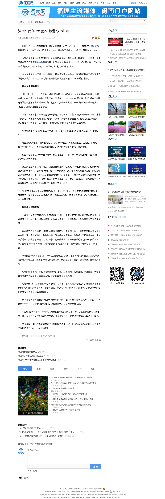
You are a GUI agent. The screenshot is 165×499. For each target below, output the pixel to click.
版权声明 (63, 489)
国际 (90, 3)
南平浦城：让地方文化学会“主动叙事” (126, 235)
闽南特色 (39, 62)
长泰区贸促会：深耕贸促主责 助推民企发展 (127, 50)
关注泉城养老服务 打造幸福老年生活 (124, 192)
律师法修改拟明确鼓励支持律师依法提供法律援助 (71, 405)
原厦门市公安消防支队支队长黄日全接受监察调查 (136, 159)
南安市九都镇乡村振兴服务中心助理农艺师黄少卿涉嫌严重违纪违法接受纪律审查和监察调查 (116, 159)
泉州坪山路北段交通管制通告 (136, 177)
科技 (108, 3)
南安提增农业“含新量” (120, 240)
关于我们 (70, 489)
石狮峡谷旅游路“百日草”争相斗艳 (136, 117)
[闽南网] (26, 3)
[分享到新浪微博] (96, 38)
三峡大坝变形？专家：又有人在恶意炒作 (126, 76)
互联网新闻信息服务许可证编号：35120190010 (110, 495)
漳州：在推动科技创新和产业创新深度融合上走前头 (41, 436)
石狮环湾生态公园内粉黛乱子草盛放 (116, 135)
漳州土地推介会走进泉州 (30, 352)
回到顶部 (99, 489)
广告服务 (85, 489)
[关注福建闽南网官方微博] (104, 489)
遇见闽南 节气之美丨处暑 (117, 176)
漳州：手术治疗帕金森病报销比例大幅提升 (37, 360)
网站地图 (92, 489)
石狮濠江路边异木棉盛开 (136, 135)
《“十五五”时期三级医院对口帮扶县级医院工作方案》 (72, 378)
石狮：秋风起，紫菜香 (116, 117)
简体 (141, 3)
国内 (84, 3)
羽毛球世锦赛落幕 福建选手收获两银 (126, 226)
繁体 (145, 3)
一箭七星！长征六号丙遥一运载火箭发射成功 (69, 394)
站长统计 (106, 492)
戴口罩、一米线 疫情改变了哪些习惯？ (125, 86)
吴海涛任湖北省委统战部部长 (63, 388)
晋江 (60, 3)
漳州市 (94, 46)
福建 (78, 3)
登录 (30, 471)
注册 (138, 3)
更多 (115, 3)
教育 (96, 3)
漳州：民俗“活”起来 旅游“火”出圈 (38, 444)
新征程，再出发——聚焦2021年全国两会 (126, 207)
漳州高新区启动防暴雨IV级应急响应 (125, 244)
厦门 (72, 3)
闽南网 (21, 22)
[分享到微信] (99, 38)
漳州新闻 (39, 22)
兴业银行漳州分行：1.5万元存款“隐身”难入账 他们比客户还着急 (47, 432)
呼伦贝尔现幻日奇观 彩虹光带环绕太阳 (125, 92)
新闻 (48, 3)
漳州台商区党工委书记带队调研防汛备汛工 (128, 254)
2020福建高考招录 (117, 211)
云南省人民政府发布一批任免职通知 (65, 410)
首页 (42, 3)
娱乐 (102, 3)
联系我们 (77, 489)
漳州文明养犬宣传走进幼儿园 (31, 428)
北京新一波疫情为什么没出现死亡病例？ (126, 81)
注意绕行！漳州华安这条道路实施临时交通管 (128, 58)
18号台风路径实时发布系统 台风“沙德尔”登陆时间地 (72, 399)
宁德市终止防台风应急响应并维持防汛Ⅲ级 (128, 249)
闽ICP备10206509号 (87, 495)
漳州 (66, 3)
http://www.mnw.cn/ (48, 38)
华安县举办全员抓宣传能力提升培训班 (125, 54)
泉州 (54, 3)
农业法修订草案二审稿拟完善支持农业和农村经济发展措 (73, 383)
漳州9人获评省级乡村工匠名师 (32, 356)
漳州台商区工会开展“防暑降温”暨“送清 (126, 258)
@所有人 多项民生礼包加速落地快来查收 (126, 70)
